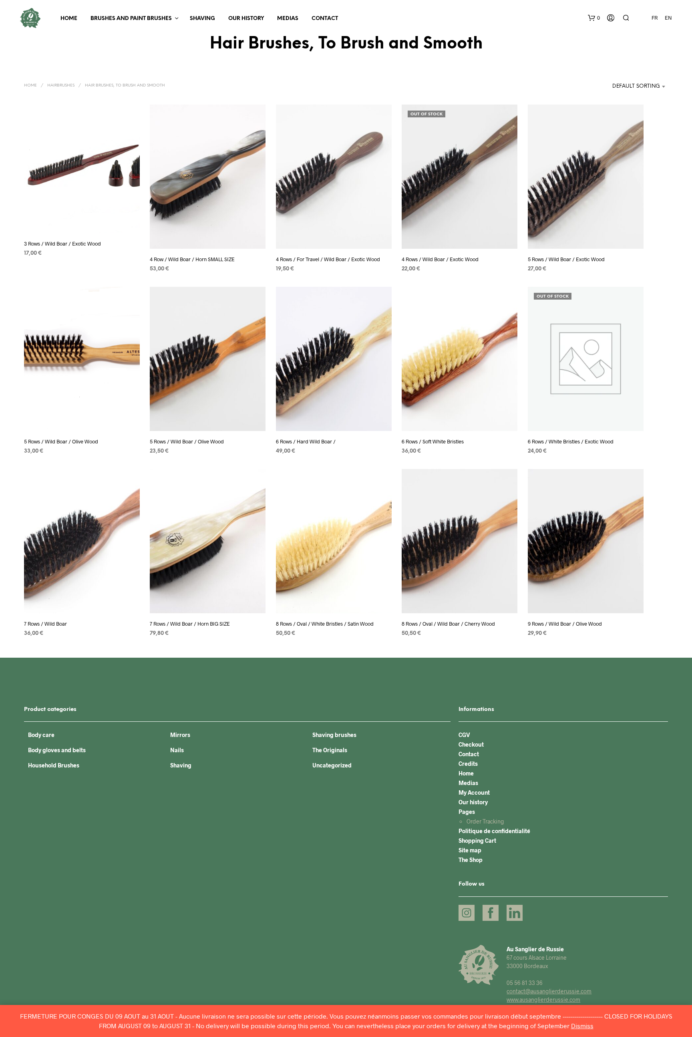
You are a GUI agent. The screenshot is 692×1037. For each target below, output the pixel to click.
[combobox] (627, 86)
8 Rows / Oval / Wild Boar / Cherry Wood (448, 623)
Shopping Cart (477, 840)
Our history (246, 18)
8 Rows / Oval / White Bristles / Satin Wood (325, 623)
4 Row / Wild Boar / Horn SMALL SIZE (192, 259)
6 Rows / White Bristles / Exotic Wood (571, 441)
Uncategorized (332, 765)
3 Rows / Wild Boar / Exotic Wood (62, 243)
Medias (287, 18)
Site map (470, 850)
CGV (464, 734)
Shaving (202, 18)
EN (668, 17)
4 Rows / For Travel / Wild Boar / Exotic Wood (328, 259)
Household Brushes (53, 765)
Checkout (471, 744)
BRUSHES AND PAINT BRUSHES (131, 18)
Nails (177, 750)
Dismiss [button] (582, 1025)
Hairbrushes (60, 85)
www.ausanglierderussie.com (543, 999)
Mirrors (180, 734)
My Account (474, 792)
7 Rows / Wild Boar (45, 623)
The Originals (329, 750)
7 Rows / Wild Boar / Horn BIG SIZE (190, 623)
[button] (594, 18)
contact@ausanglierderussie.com (549, 991)
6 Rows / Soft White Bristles (433, 441)
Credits (468, 763)
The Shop (471, 859)
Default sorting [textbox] (636, 86)
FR (655, 17)
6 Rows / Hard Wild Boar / (306, 441)
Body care (41, 734)
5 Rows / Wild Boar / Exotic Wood (566, 259)
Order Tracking (485, 821)
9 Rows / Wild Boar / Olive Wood (565, 623)
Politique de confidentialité (494, 831)
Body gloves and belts (57, 750)
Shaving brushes (334, 734)
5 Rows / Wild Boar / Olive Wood (61, 441)
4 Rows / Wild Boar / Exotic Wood (440, 259)
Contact (325, 18)
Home (68, 18)
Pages (467, 811)
